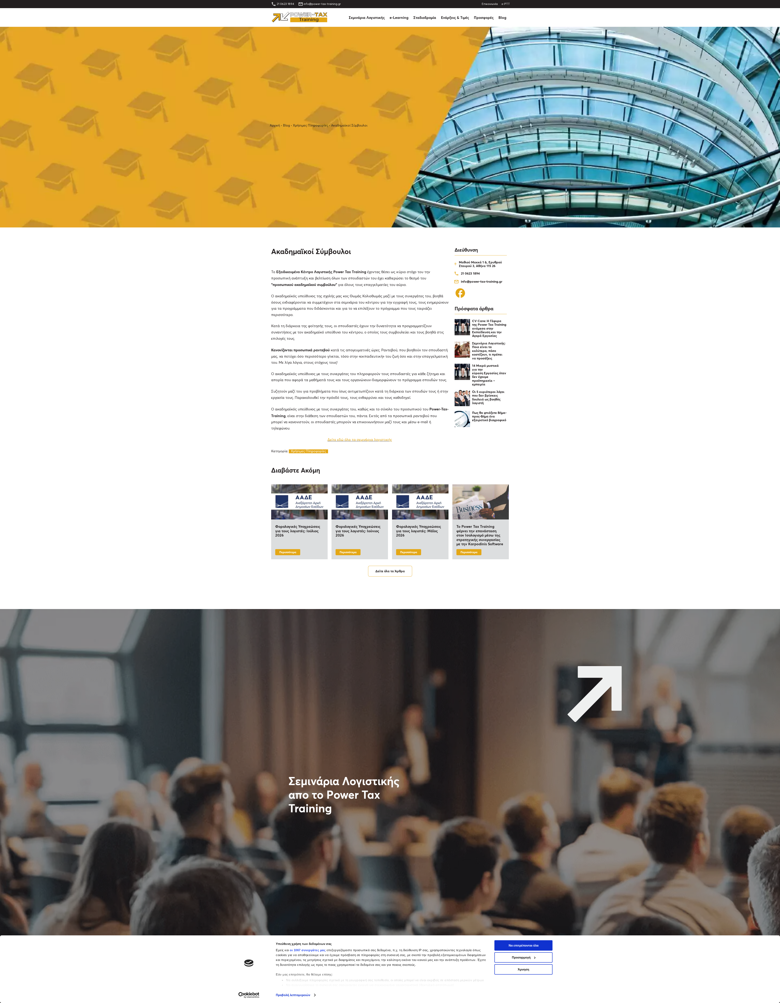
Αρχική (275, 125)
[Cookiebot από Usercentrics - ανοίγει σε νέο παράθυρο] (249, 995)
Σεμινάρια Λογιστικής (367, 17)
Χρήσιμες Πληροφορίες (310, 125)
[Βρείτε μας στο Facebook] (460, 297)
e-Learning (399, 17)
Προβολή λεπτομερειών (293, 995)
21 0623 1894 (285, 4)
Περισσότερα (287, 552)
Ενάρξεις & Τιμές (455, 17)
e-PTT (506, 4)
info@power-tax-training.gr (322, 4)
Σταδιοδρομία (424, 17)
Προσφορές (484, 17)
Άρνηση (523, 969)
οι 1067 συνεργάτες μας (308, 950)
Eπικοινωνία (490, 4)
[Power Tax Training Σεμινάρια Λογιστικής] (299, 21)
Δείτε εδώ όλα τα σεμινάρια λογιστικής (359, 440)
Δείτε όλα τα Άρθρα (390, 571)
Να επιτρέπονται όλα (523, 945)
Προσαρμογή (521, 957)
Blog (502, 17)
